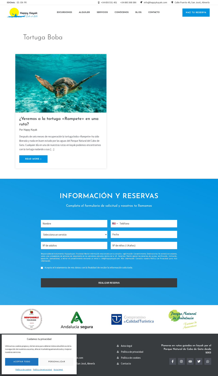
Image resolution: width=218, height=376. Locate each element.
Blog (138, 12)
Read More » (33, 157)
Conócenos (122, 12)
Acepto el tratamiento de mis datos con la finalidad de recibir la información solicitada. (89, 267)
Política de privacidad (42, 369)
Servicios (102, 12)
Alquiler (84, 12)
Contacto (154, 12)
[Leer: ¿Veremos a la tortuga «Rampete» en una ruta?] (60, 83)
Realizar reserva (109, 282)
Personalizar (56, 362)
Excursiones (64, 12)
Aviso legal (58, 369)
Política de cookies (23, 369)
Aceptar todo (21, 362)
